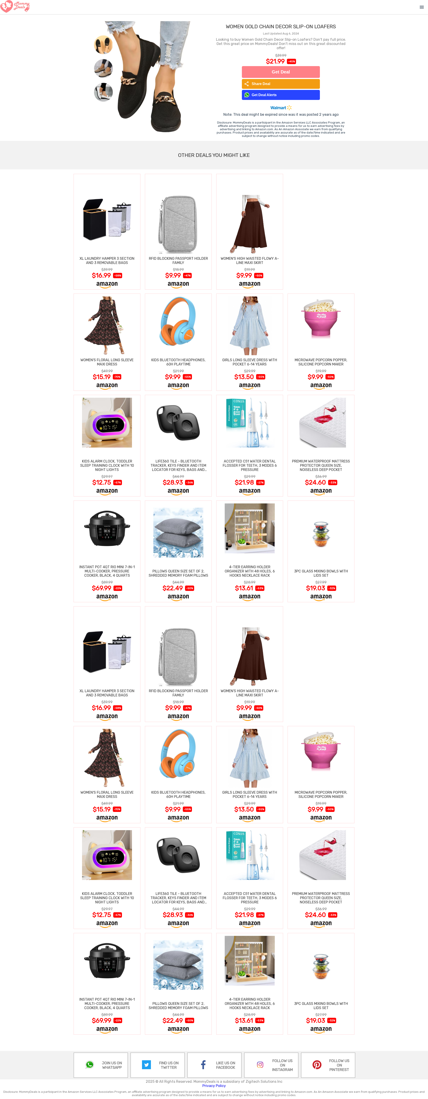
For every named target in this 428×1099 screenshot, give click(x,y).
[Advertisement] (321, 231)
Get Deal (281, 71)
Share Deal (257, 84)
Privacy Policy (214, 1086)
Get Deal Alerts (264, 95)
